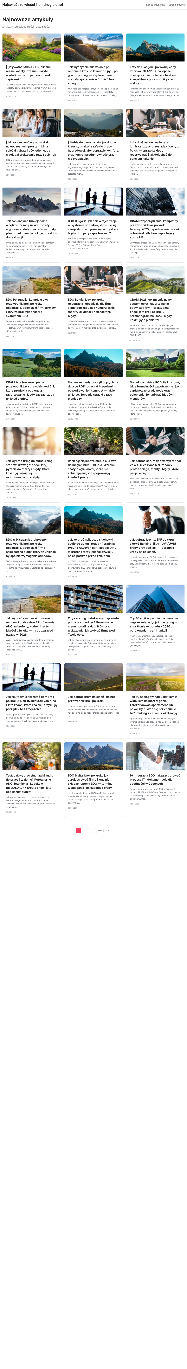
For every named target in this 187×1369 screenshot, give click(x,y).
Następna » (103, 830)
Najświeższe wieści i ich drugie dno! (32, 4)
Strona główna (176, 4)
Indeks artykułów (155, 4)
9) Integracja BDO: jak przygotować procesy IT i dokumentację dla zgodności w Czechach (155, 779)
